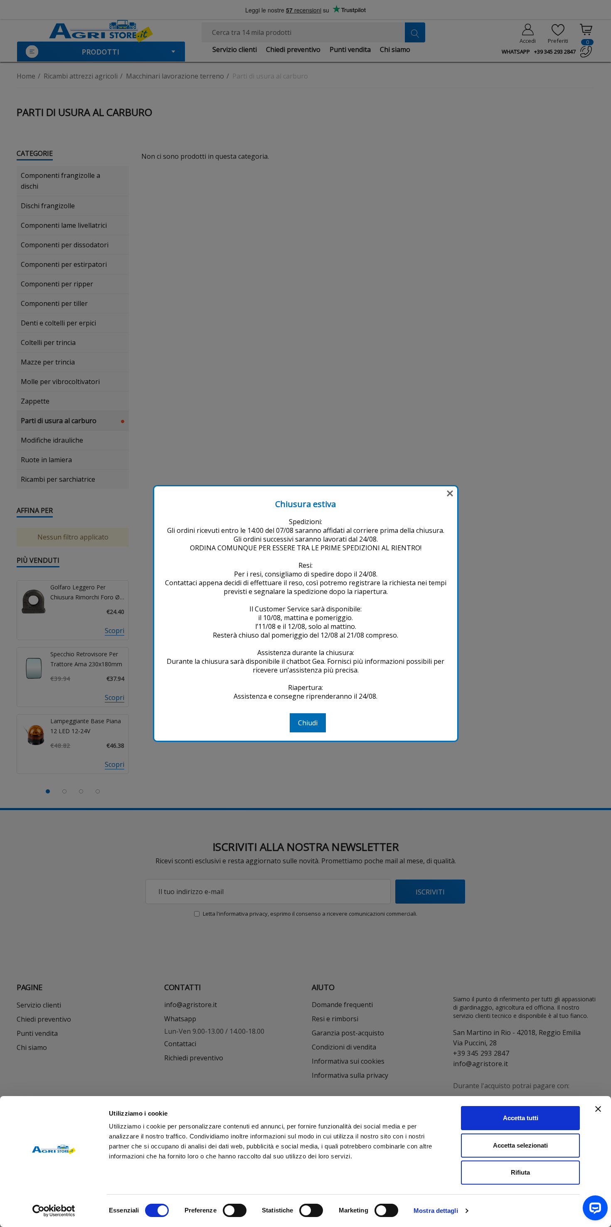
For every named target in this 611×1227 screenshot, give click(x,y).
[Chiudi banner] (598, 1109)
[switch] (234, 1210)
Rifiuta (520, 1172)
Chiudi (308, 722)
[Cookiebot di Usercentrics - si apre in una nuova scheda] (53, 1211)
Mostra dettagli (436, 1210)
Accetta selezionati (520, 1145)
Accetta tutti (520, 1117)
